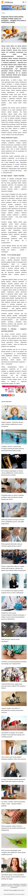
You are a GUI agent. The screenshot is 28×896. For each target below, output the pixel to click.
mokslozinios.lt (10, 885)
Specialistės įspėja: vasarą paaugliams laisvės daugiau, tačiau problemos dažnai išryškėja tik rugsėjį (13, 877)
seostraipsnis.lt (14, 887)
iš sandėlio (16, 164)
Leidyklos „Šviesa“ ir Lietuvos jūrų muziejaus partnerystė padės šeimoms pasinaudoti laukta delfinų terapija (12, 448)
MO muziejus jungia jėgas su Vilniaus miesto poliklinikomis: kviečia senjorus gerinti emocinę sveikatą (12, 473)
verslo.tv (10, 884)
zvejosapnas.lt (17, 885)
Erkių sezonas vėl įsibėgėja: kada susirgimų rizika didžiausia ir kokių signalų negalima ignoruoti (13, 852)
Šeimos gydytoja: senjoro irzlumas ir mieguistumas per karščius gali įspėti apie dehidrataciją (13, 828)
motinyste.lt (23, 885)
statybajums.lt (4, 884)
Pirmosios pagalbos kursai (14, 890)
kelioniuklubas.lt (16, 884)
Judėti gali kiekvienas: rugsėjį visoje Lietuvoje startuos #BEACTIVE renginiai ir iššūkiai (13, 686)
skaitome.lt (3, 885)
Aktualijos (3, 12)
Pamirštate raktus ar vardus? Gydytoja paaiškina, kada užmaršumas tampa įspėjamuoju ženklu (12, 497)
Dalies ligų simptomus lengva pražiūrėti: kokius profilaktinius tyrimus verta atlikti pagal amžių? (12, 521)
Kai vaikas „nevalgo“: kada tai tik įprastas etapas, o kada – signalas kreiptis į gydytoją (13, 803)
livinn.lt (22, 890)
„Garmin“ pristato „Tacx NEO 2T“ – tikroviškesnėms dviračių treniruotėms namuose (12, 710)
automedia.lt (23, 884)
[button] (23, 2)
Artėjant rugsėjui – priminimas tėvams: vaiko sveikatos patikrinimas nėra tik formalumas (12, 424)
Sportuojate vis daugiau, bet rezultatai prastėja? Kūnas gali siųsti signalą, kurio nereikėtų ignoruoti (13, 734)
